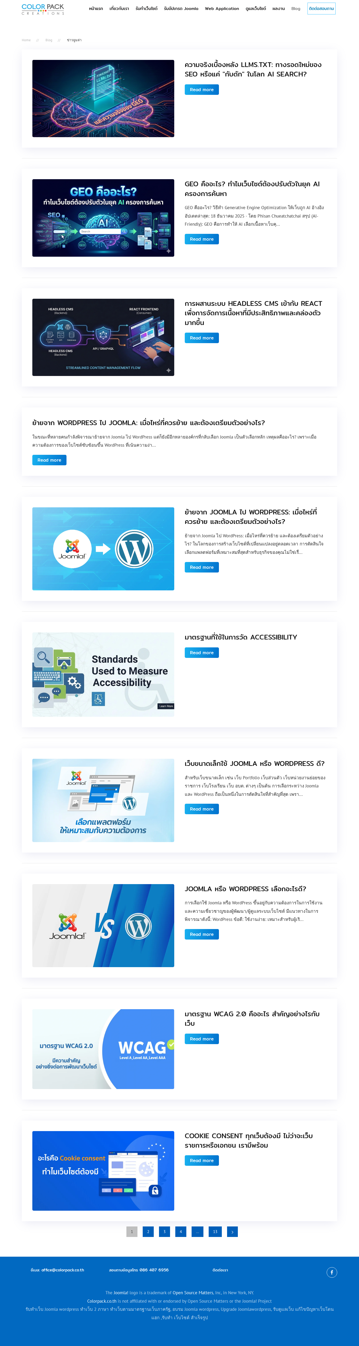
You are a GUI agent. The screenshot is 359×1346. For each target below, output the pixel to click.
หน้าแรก (96, 8)
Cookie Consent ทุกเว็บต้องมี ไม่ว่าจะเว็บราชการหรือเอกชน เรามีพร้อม (249, 1140)
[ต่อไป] (232, 1231)
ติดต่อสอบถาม (321, 8)
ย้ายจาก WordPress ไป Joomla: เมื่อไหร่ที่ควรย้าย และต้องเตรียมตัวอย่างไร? (148, 422)
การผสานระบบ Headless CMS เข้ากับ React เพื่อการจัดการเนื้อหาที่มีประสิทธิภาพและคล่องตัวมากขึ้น (253, 313)
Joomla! (121, 1293)
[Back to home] (43, 9)
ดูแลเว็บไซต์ (256, 8)
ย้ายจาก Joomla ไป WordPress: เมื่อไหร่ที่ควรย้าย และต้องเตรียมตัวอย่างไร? (251, 517)
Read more (202, 89)
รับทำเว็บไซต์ (146, 8)
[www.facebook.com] (332, 1272)
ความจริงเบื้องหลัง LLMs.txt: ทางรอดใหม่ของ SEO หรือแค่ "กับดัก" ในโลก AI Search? (253, 69)
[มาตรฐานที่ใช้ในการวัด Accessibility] (103, 674)
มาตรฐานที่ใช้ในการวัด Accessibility (241, 637)
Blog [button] (295, 8)
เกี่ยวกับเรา (119, 8)
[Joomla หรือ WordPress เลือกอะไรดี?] (103, 925)
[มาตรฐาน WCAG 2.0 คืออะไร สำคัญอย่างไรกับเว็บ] (103, 1048)
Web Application (222, 8)
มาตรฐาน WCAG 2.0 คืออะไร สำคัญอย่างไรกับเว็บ (252, 1018)
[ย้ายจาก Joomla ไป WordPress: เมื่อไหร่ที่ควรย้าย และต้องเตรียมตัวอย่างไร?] (103, 548)
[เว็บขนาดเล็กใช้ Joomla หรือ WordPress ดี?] (103, 800)
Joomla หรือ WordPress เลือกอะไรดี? (245, 888)
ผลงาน (279, 8)
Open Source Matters (193, 1293)
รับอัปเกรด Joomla (181, 8)
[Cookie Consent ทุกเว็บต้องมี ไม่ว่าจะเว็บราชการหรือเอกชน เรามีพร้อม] (103, 1170)
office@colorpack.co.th (63, 1270)
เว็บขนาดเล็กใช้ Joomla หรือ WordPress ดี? (255, 763)
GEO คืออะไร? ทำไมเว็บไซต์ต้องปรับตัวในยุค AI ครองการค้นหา (252, 188)
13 (215, 1231)
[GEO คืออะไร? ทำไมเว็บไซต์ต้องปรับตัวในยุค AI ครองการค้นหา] (103, 217)
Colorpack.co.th (101, 1301)
